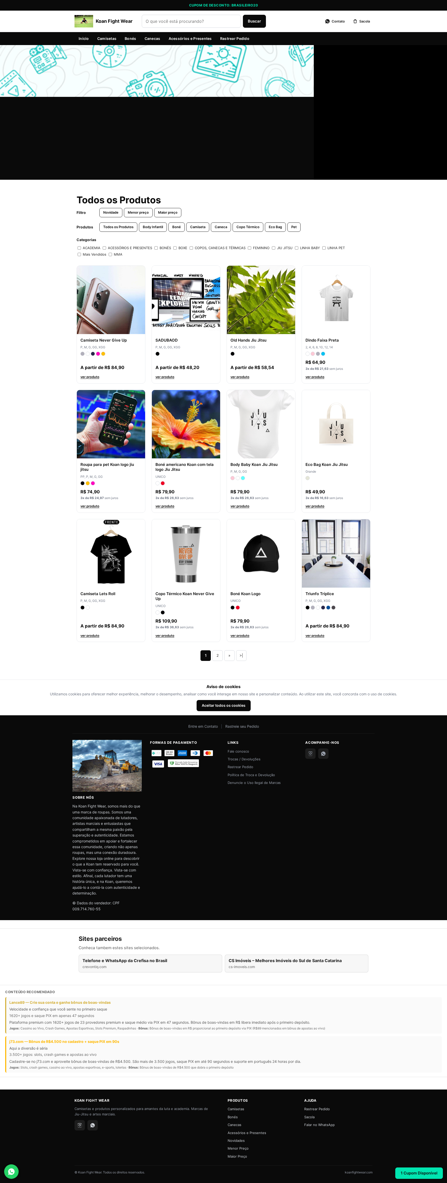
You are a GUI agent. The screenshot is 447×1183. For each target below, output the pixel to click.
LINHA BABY (310, 248)
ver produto (89, 377)
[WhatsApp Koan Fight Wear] (323, 753)
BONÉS (165, 248)
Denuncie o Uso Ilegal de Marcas (254, 783)
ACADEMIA (91, 248)
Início (84, 38)
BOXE (182, 248)
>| (241, 655)
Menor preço (138, 212)
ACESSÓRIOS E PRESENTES (130, 248)
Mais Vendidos (94, 254)
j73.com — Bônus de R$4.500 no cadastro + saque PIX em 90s (64, 1041)
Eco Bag (275, 227)
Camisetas (107, 38)
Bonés (130, 38)
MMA (118, 254)
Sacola (309, 1117)
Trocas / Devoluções (244, 759)
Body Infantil (153, 227)
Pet (294, 227)
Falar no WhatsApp (319, 1125)
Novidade (110, 212)
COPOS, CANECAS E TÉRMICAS (220, 248)
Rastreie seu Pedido (242, 726)
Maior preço (167, 212)
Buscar (254, 21)
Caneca (221, 227)
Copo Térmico (247, 227)
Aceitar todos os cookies (223, 705)
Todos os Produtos (118, 227)
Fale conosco (238, 751)
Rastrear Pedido (234, 38)
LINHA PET (336, 248)
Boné (176, 227)
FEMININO (261, 248)
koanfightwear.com (359, 1172)
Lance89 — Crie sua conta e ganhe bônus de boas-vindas (60, 1002)
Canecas (152, 38)
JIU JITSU (285, 248)
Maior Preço (237, 1156)
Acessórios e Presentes (190, 38)
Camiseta (197, 227)
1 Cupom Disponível (419, 1173)
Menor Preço (238, 1148)
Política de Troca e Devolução (251, 775)
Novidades (236, 1140)
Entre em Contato (203, 726)
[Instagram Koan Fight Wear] (310, 753)
